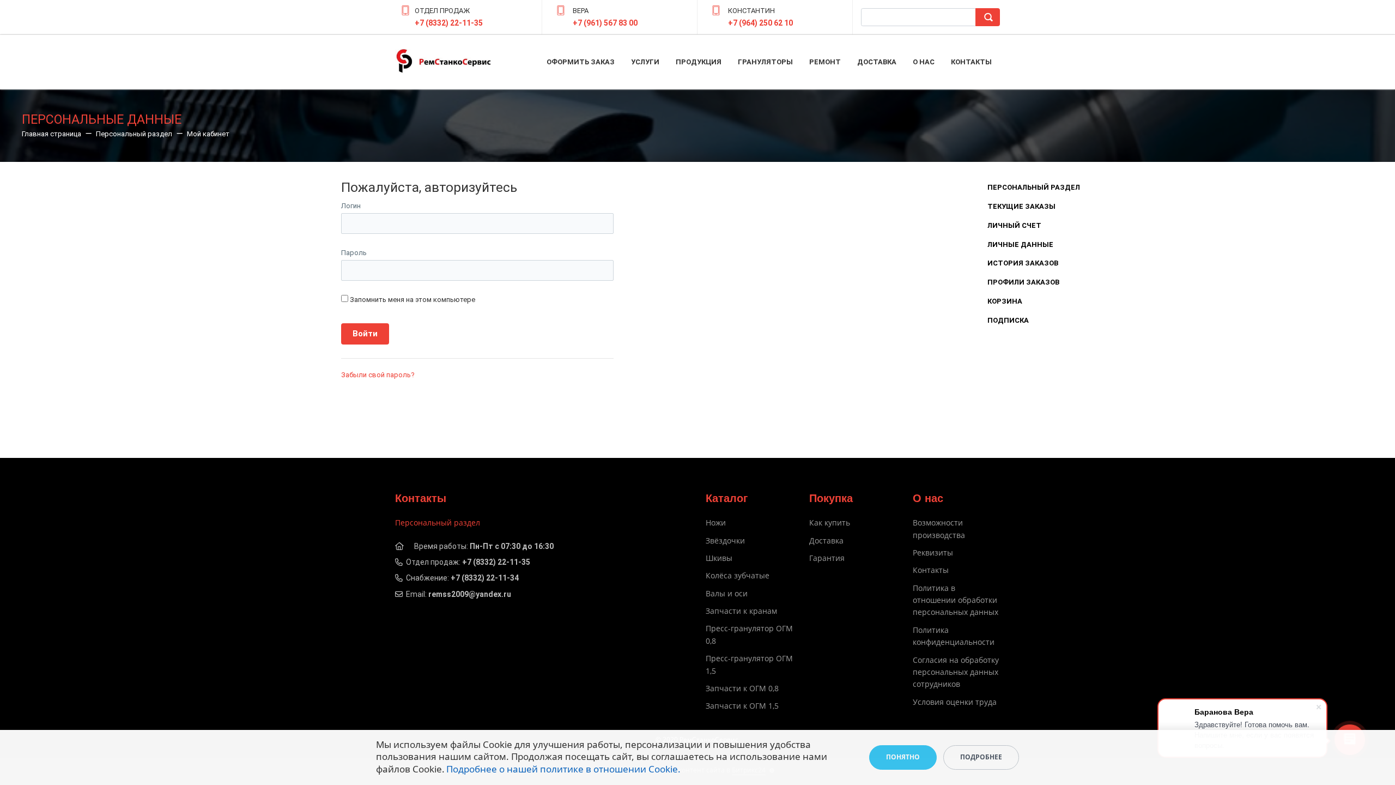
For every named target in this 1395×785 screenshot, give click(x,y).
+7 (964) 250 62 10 (760, 23)
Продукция (698, 62)
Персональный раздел (1033, 187)
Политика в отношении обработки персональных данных (955, 600)
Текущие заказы (1021, 206)
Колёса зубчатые (737, 575)
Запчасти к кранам (741, 611)
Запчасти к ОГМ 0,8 (742, 688)
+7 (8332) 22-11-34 (485, 577)
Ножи (716, 522)
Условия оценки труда (955, 702)
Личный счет (1014, 225)
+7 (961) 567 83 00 (605, 23)
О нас (924, 62)
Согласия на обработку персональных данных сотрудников (956, 672)
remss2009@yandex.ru (469, 594)
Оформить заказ (581, 62)
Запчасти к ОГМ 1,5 (742, 706)
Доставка (876, 62)
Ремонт (825, 62)
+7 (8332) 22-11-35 (449, 23)
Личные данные (1020, 244)
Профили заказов (1023, 282)
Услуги (645, 62)
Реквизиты (933, 552)
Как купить (829, 522)
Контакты (971, 62)
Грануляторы (765, 62)
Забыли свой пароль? (378, 375)
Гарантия (827, 558)
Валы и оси (727, 593)
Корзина (1004, 301)
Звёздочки (725, 540)
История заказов (1022, 263)
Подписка (1008, 320)
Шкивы (719, 558)
